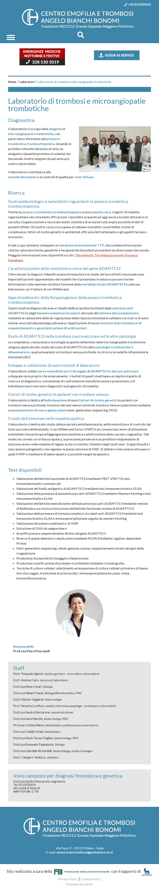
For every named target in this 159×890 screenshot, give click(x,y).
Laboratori (27, 82)
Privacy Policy (68, 879)
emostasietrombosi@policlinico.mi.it (85, 852)
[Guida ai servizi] (117, 54)
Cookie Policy (91, 879)
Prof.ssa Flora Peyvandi (31, 651)
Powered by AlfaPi (79, 884)
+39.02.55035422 (139, 4)
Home (12, 82)
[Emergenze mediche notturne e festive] (42, 56)
